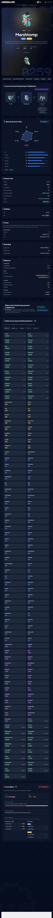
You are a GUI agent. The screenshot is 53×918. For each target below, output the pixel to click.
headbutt (7, 520)
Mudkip (10, 103)
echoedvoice (31, 495)
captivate (7, 725)
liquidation (30, 538)
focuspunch (8, 514)
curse (29, 414)
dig (5, 483)
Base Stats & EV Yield (18, 79)
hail (29, 514)
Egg (22, 328)
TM (29, 328)
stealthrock (31, 600)
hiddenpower (8, 743)
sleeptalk (30, 594)
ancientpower (8, 402)
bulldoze (30, 470)
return (29, 750)
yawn (29, 445)
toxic (6, 774)
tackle (6, 333)
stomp (29, 439)
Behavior (43, 79)
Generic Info (29, 79)
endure (29, 501)
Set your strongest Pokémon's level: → (16, 803)
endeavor (7, 396)
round (6, 756)
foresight (7, 352)
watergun (30, 340)
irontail (6, 538)
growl (29, 333)
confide (30, 725)
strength (7, 607)
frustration (30, 737)
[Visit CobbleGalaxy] (40, 2)
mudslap (7, 340)
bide (6, 346)
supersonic (30, 371)
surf (29, 358)
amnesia (30, 383)
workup (30, 638)
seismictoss (31, 762)
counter (7, 414)
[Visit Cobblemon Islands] (38, 2)
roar (6, 576)
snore (6, 768)
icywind (30, 532)
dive (29, 483)
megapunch (8, 551)
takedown (7, 383)
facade (6, 507)
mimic (29, 743)
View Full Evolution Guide (42, 89)
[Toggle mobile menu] (51, 2)
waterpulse (8, 377)
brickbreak (7, 470)
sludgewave (8, 600)
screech (30, 389)
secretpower (8, 762)
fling (29, 507)
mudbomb (30, 352)
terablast (30, 619)
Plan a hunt (41, 307)
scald (29, 756)
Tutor (36, 328)
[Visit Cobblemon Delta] (39, 2)
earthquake (8, 358)
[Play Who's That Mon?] (45, 2)
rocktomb (30, 582)
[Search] (35, 2)
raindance (7, 569)
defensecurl (8, 731)
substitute (30, 607)
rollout (6, 588)
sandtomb (30, 588)
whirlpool (7, 638)
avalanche (30, 458)
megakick (30, 545)
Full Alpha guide (44, 786)
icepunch (7, 532)
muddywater (8, 389)
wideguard (7, 445)
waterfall (30, 625)
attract (30, 719)
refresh (30, 433)
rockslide (30, 377)
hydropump (31, 396)
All (7, 328)
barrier (29, 402)
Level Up (15, 328)
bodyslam (30, 464)
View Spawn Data (43, 310)
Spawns (50, 79)
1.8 (48, 2)
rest (29, 569)
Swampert (42, 103)
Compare (44, 121)
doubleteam (31, 731)
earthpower (31, 489)
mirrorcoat (30, 420)
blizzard (7, 464)
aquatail (7, 458)
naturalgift (7, 750)
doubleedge (8, 420)
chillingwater (8, 476)
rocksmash (7, 364)
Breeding (36, 79)
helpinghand (31, 520)
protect (7, 371)
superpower (8, 613)
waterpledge (8, 632)
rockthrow (30, 364)
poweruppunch (9, 563)
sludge (6, 439)
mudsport (7, 433)
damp (43, 215)
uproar (6, 625)
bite (29, 408)
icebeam (30, 526)
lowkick (7, 545)
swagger (30, 768)
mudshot (30, 346)
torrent (47, 212)
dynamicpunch (8, 737)
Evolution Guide (7, 79)
